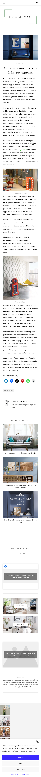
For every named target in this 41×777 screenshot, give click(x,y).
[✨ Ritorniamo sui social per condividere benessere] (5, 710)
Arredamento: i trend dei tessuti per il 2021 (20, 453)
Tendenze (20, 63)
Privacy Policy (25, 774)
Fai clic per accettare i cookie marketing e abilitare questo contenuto (20, 576)
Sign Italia (23, 150)
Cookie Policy (15, 774)
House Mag (22, 401)
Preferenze (20, 769)
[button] (38, 741)
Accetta (20, 758)
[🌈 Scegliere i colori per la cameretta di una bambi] (5, 721)
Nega (20, 764)
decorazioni (8, 390)
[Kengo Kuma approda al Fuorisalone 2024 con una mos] (5, 732)
